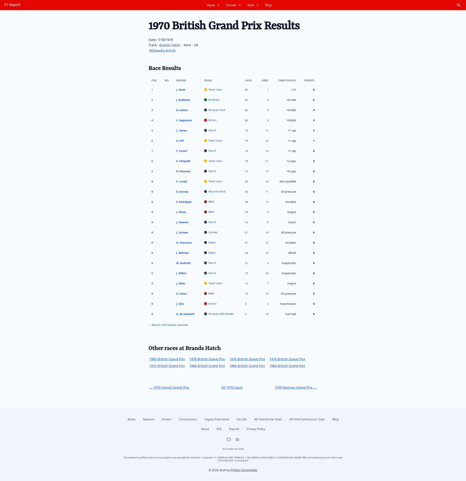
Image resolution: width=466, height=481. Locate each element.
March (212, 130)
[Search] (459, 5)
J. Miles (180, 283)
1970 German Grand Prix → (296, 387)
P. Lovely (181, 181)
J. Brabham (183, 100)
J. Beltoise (182, 253)
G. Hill (180, 140)
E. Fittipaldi (183, 161)
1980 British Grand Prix (167, 359)
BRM (211, 201)
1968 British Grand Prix (207, 366)
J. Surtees (182, 232)
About (205, 429)
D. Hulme (182, 110)
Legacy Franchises (216, 419)
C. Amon (181, 130)
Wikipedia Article (162, 50)
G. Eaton (181, 293)
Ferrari (212, 120)
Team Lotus (215, 89)
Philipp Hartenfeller (244, 470)
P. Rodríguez (184, 202)
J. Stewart (182, 222)
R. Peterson (183, 171)
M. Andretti (183, 263)
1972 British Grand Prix (167, 366)
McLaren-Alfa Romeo (221, 314)
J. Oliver (181, 212)
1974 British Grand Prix (287, 359)
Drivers (167, 419)
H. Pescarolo (184, 242)
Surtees (213, 232)
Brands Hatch (169, 45)
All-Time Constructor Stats (307, 419)
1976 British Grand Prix (247, 359)
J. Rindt (180, 89)
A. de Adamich (185, 314)
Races (132, 419)
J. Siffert (181, 273)
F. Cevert (181, 151)
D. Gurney (182, 191)
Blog (335, 419)
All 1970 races (232, 387)
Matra (212, 242)
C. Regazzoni (184, 120)
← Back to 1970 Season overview (168, 325)
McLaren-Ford (216, 110)
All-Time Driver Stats (268, 419)
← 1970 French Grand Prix (169, 387)
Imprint (234, 429)
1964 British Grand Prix (287, 366)
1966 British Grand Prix (247, 366)
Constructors (188, 419)
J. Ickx (180, 303)
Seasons (148, 419)
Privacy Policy (256, 429)
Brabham (214, 99)
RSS (219, 429)
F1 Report (12, 4)
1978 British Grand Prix (207, 359)
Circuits (242, 419)
